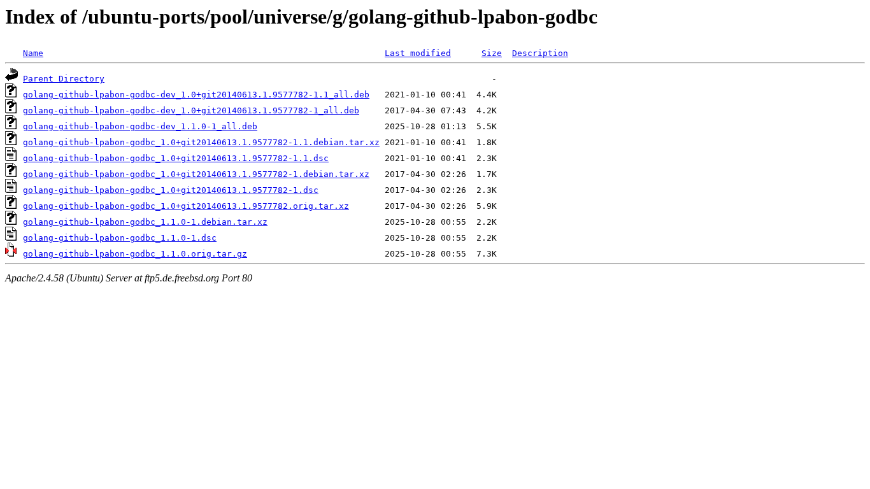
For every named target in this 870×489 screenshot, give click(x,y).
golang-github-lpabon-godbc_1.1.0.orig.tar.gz (135, 254)
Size (491, 53)
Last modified (418, 53)
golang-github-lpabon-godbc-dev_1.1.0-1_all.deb (140, 126)
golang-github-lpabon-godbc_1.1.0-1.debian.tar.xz (145, 222)
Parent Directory (63, 78)
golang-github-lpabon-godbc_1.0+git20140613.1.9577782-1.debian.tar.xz (196, 174)
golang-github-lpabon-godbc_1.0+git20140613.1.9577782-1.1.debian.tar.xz (201, 142)
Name (33, 53)
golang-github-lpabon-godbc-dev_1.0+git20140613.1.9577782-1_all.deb (191, 110)
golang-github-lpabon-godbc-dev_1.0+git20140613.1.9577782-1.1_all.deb (196, 94)
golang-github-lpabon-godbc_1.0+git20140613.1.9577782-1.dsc (170, 190)
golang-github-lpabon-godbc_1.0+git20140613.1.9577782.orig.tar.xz (186, 206)
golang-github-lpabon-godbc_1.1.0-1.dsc (120, 238)
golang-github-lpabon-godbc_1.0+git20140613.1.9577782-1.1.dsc (176, 158)
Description (540, 53)
